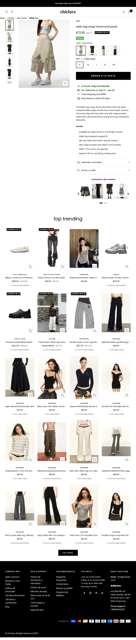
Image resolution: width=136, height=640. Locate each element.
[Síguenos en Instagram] (90, 593)
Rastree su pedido (64, 588)
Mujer (2, 18)
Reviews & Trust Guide (12, 582)
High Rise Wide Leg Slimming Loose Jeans (116, 342)
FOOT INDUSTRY (20, 274)
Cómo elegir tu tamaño (38, 604)
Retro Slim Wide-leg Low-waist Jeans (84, 471)
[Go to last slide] (78, 194)
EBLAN (116, 274)
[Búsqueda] (12, 11)
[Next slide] (128, 194)
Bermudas (22, 18)
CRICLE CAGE (20, 339)
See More (68, 553)
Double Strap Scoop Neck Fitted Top (116, 535)
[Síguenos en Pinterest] (96, 593)
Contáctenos (62, 584)
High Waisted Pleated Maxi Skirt (19, 406)
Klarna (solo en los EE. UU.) (40, 597)
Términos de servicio (15, 595)
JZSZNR (52, 339)
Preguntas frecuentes (61, 578)
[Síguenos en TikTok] (102, 593)
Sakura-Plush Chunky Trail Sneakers (116, 277)
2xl (113, 64)
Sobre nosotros (12, 577)
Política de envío (38, 587)
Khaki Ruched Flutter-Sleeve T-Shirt (84, 277)
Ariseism (116, 339)
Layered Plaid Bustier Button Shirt (84, 406)
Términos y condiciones (11, 601)
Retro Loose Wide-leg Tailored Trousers (19, 535)
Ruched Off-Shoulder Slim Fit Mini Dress (116, 406)
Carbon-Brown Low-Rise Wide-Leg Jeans (51, 277)
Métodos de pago (39, 591)
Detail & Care (89, 170)
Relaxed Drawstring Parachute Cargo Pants (51, 471)
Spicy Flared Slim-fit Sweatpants (51, 535)
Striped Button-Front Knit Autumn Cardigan (19, 471)
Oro (78, 21)
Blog (7, 606)
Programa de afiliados (62, 594)
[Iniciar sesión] (123, 12)
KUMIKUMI (84, 274)
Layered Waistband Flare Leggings (116, 471)
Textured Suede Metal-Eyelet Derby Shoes (19, 342)
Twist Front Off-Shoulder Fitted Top (84, 535)
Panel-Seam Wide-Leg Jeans (52, 342)
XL (105, 64)
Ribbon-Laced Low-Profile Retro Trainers (19, 277)
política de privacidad (10, 590)
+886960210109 (118, 609)
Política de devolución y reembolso (36, 580)
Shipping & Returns (92, 162)
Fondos (11, 18)
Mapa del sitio (37, 610)
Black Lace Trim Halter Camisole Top (51, 406)
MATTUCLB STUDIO (52, 274)
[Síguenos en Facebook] (84, 593)
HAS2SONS (84, 339)
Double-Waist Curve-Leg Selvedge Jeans (84, 342)
